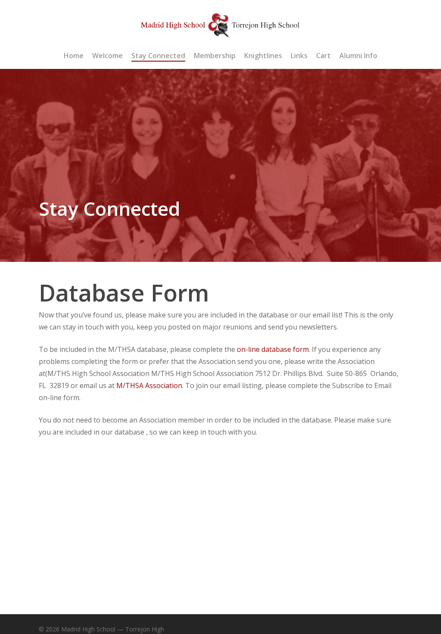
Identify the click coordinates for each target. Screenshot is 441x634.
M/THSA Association (149, 385)
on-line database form (273, 349)
